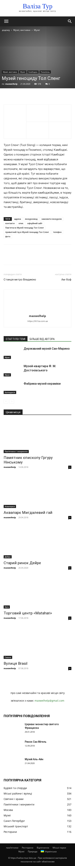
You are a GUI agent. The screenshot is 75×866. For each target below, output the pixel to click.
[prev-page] (6, 401)
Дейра (8, 556)
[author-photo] (37, 310)
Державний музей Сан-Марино (47, 348)
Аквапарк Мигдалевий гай (28, 512)
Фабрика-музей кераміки (42, 383)
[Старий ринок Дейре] (37, 541)
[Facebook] (7, 95)
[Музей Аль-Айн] (13, 763)
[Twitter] (15, 95)
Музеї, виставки (21, 30)
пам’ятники (12, 847)
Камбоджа (33, 72)
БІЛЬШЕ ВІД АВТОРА (42, 339)
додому (6, 30)
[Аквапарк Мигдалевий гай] (37, 491)
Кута (7, 607)
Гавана (8, 657)
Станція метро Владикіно (20, 279)
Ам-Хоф (66, 279)
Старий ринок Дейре (22, 563)
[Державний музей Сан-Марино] (13, 353)
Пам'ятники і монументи (16, 451)
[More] (41, 95)
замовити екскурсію (52, 219)
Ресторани (27, 847)
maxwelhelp (11, 83)
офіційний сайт (34, 223)
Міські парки (59, 847)
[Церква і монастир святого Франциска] (13, 728)
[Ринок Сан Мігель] (13, 746)
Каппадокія (10, 392)
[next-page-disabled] (11, 401)
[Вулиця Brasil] (37, 642)
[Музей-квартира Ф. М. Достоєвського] (13, 370)
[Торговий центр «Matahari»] (37, 592)
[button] (6, 21)
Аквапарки (10, 506)
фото (7, 236)
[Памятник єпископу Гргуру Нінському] (37, 436)
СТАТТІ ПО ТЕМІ (15, 339)
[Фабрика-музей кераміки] (13, 388)
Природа (32, 851)
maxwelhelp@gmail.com (49, 700)
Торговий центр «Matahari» (28, 613)
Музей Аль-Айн (34, 759)
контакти (10, 223)
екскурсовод (31, 219)
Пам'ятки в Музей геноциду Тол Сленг (24, 227)
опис (21, 223)
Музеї (37, 30)
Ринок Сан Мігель (35, 741)
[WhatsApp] (32, 95)
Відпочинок (43, 847)
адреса (17, 219)
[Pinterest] (24, 95)
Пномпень (45, 72)
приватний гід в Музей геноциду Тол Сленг (27, 232)
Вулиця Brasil (15, 663)
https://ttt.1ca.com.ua (37, 321)
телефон (57, 232)
